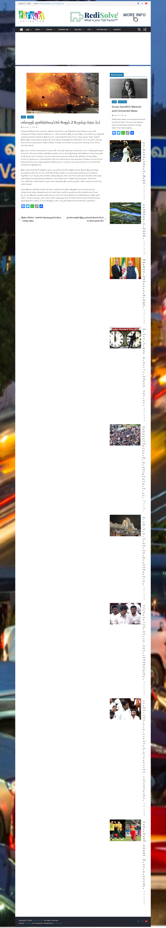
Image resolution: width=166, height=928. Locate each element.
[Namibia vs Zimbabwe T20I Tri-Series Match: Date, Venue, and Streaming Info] (125, 863)
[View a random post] (144, 29)
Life (88, 29)
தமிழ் (27, 29)
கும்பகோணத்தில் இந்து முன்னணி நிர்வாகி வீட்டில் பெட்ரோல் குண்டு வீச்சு (85, 219)
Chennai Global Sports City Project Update (144, 221)
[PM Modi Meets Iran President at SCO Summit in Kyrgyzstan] (125, 291)
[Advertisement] (83, 49)
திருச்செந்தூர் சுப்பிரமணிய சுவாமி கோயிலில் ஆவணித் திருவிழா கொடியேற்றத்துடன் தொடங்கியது (144, 550)
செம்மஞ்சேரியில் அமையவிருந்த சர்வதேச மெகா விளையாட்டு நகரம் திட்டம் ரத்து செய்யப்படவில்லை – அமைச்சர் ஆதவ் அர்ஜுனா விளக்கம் (144, 750)
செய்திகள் (30, 117)
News (37, 29)
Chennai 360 (63, 29)
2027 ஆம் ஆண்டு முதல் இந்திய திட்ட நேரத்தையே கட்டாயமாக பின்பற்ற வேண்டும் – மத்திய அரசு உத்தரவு (144, 367)
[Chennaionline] (21, 29)
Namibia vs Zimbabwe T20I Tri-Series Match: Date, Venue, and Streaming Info (144, 855)
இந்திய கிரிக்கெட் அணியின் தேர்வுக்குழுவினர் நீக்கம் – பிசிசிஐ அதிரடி (41, 219)
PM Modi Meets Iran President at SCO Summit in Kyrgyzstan (144, 283)
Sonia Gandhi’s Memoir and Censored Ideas (126, 109)
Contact (117, 29)
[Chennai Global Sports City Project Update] (125, 229)
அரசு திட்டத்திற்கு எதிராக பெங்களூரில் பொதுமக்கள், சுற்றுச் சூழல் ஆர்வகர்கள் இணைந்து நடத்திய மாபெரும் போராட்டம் (144, 462)
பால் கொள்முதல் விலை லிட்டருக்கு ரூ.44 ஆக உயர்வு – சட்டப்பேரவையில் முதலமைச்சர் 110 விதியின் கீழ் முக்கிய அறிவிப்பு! (144, 642)
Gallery (78, 29)
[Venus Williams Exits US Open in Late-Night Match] (125, 170)
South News (122, 102)
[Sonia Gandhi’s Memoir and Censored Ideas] (128, 88)
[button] (30, 29)
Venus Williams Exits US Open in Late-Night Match (144, 163)
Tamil (23, 117)
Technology (102, 29)
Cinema (49, 29)
